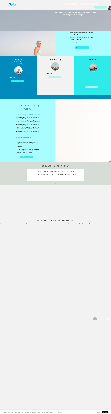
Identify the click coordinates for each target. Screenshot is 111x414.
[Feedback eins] (55, 183)
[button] (26, 157)
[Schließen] (109, 412)
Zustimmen (105, 412)
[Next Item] (107, 318)
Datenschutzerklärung (61, 412)
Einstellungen (98, 412)
